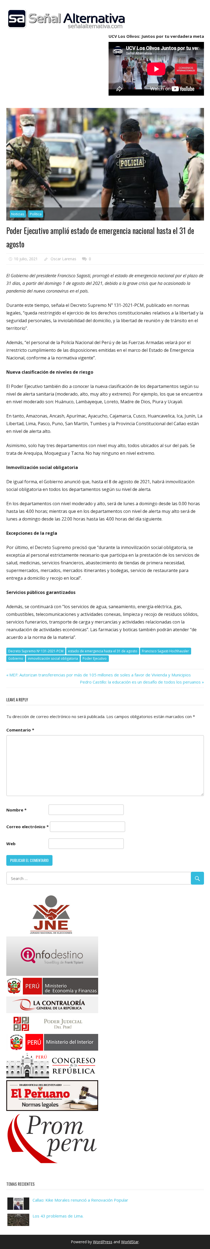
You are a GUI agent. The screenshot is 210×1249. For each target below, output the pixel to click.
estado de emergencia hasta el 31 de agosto (102, 651)
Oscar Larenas (63, 258)
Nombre (16, 810)
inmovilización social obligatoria (53, 658)
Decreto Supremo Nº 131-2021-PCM (35, 651)
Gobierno (15, 658)
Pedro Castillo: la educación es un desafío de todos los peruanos (140, 682)
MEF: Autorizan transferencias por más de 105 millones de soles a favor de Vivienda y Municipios (100, 675)
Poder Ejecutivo (95, 658)
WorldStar (130, 1241)
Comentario (20, 730)
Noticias (17, 213)
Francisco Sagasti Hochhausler (165, 651)
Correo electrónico (27, 826)
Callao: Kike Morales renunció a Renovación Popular (80, 1200)
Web (11, 843)
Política (36, 213)
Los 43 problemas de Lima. (58, 1216)
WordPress (102, 1241)
